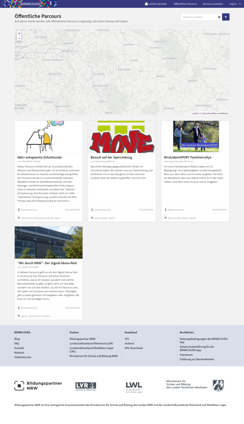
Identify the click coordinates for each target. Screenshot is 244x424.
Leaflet (195, 113)
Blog (17, 339)
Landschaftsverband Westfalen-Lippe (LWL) (91, 349)
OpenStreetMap (209, 113)
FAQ (16, 343)
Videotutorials (22, 357)
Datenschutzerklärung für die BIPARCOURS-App (197, 348)
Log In (233, 4)
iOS (127, 339)
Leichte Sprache (158, 4)
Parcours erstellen (213, 4)
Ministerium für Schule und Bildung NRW (94, 356)
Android (129, 343)
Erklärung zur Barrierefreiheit (197, 359)
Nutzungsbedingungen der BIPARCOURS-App (204, 340)
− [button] (19, 38)
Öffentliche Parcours (185, 4)
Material (19, 352)
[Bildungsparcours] (30, 4)
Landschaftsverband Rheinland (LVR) (91, 343)
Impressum (186, 354)
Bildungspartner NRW (82, 339)
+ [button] (19, 33)
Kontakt (19, 348)
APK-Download (134, 348)
